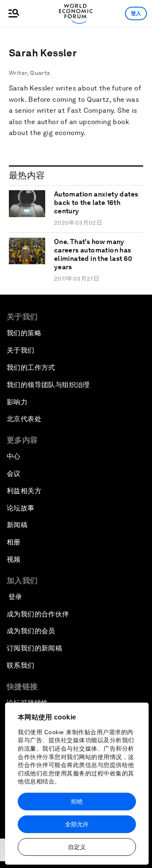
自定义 (77, 847)
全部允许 (77, 824)
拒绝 (77, 801)
